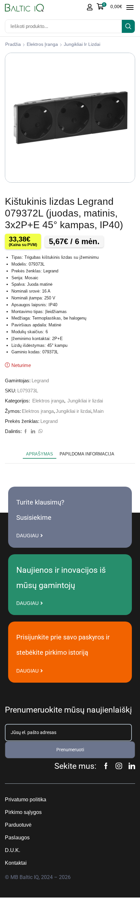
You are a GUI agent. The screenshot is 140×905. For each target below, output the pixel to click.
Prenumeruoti (70, 749)
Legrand (40, 380)
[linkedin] (33, 431)
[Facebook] (25, 431)
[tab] (39, 454)
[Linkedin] (132, 766)
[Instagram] (119, 766)
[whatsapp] (40, 431)
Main (98, 411)
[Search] (128, 26)
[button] (109, 6)
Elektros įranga (42, 44)
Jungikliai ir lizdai (82, 44)
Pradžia (13, 44)
